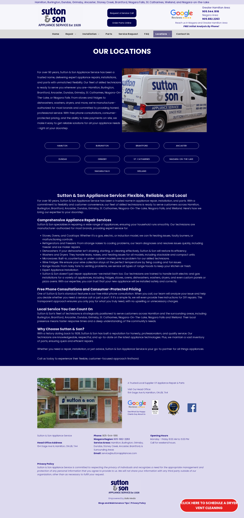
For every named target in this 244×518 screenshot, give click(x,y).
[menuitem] (56, 34)
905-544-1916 (110, 435)
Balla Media (130, 498)
